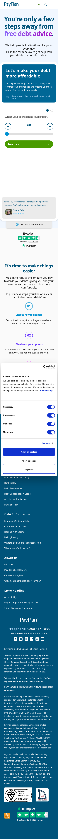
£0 (29, 125)
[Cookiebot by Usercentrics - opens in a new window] (43, 367)
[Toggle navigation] (52, 4)
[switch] (51, 415)
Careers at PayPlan (13, 575)
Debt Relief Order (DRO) (16, 477)
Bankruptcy (10, 482)
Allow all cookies (29, 452)
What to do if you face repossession (22, 542)
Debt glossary (11, 537)
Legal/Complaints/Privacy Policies (21, 602)
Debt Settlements (13, 488)
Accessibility (10, 597)
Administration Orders (15, 499)
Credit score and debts (16, 526)
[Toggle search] (45, 4)
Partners (8, 564)
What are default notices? (17, 548)
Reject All (29, 470)
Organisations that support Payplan (22, 580)
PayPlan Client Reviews (16, 569)
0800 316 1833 (38, 628)
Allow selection (29, 461)
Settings (46, 443)
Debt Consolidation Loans (17, 493)
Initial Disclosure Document (18, 608)
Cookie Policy (46, 390)
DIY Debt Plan (11, 504)
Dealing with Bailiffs (14, 531)
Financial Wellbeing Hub (16, 520)
